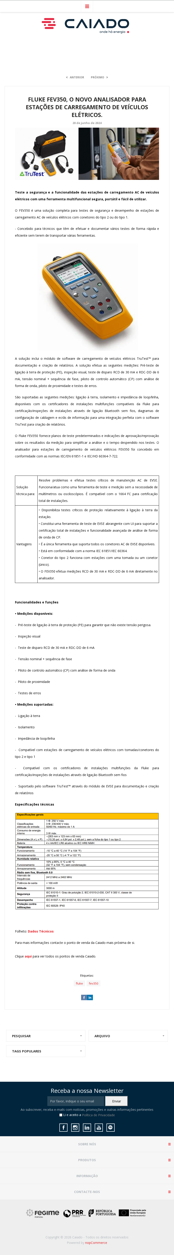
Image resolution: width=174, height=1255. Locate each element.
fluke (79, 983)
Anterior (77, 77)
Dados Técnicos (41, 931)
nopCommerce (96, 1242)
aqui (28, 956)
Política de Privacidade (98, 1115)
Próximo (97, 77)
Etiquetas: (87, 975)
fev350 (93, 983)
